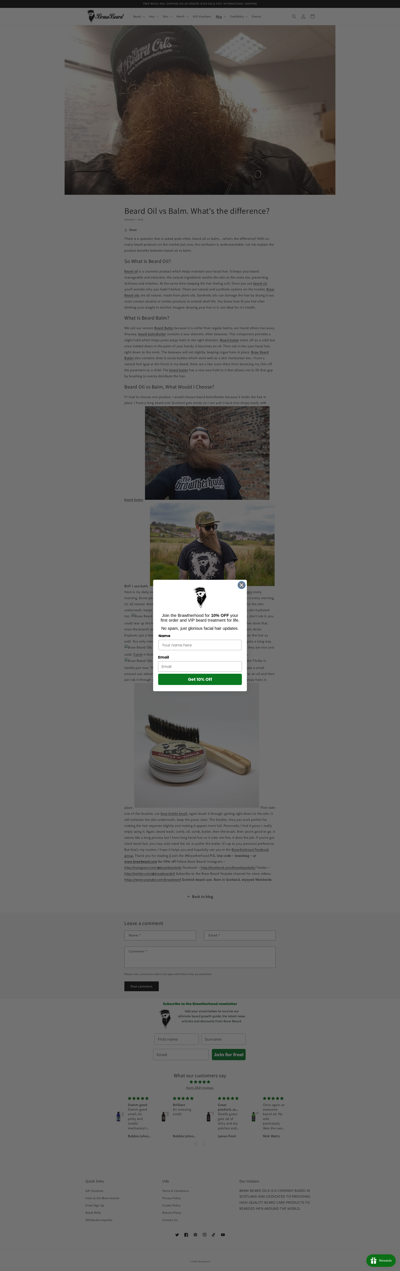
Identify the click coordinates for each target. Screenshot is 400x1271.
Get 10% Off (200, 679)
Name (164, 635)
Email (163, 657)
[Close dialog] (241, 585)
